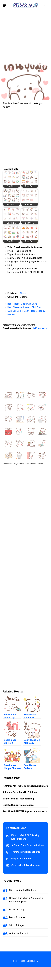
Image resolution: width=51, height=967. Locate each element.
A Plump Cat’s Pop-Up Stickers (20, 792)
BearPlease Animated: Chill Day (24, 307)
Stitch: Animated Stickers (22, 890)
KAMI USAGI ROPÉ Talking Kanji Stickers (25, 785)
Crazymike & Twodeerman (25, 865)
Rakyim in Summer (21, 858)
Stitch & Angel (16, 925)
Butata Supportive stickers (18, 805)
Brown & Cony (17, 909)
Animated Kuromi (18, 933)
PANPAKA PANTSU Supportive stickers (25, 811)
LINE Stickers (39, 328)
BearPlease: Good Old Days (22, 303)
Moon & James (17, 917)
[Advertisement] (25, 36)
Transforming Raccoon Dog (18, 798)
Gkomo (23, 293)
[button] (45, 5)
